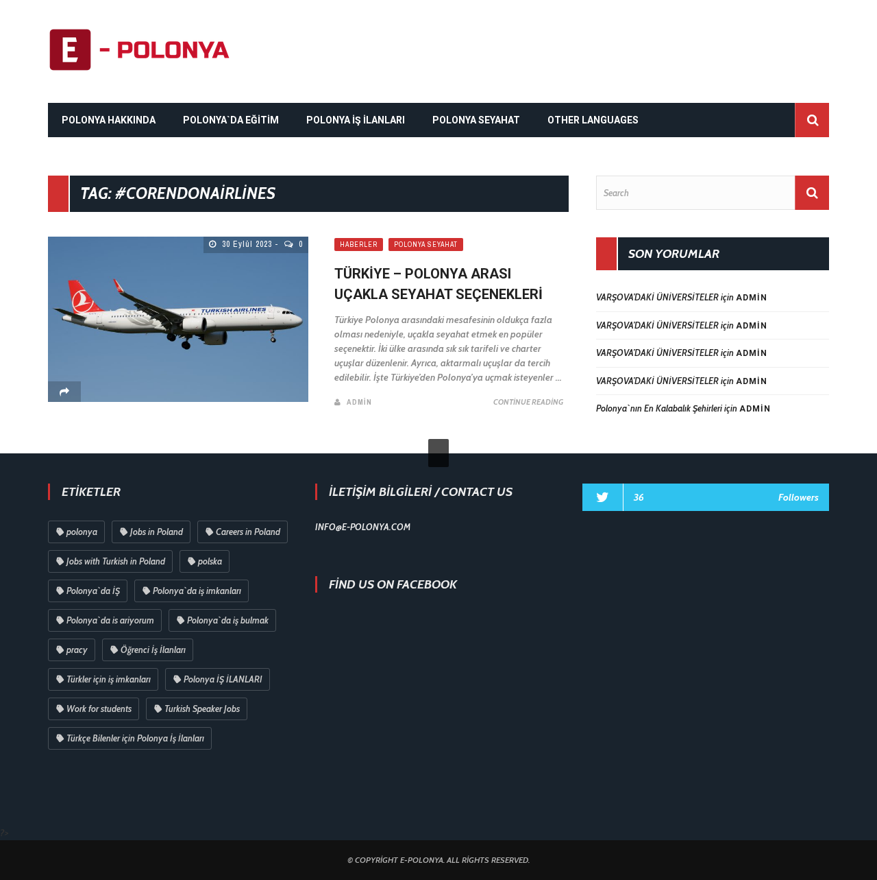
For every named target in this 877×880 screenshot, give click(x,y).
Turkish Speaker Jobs (202, 708)
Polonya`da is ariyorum (110, 620)
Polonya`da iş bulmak (228, 620)
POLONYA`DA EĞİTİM (231, 120)
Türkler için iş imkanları (108, 679)
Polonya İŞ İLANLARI (223, 679)
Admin (359, 402)
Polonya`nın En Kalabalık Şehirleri (659, 408)
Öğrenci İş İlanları (153, 649)
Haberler (359, 244)
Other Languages (593, 120)
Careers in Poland (248, 531)
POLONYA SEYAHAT (476, 120)
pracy (77, 649)
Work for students (99, 708)
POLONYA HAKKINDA (109, 120)
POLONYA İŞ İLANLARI (355, 120)
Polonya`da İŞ (93, 590)
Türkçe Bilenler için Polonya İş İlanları (135, 738)
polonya (81, 531)
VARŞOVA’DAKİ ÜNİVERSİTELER (657, 297)
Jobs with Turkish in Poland (115, 561)
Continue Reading (528, 402)
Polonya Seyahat (426, 244)
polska (210, 561)
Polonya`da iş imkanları (197, 590)
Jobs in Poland (156, 531)
